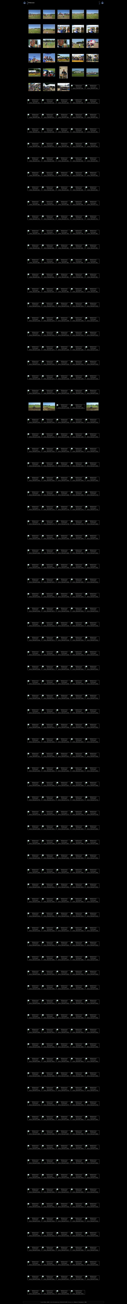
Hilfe (86, 1302)
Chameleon (81, 1302)
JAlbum (75, 1302)
